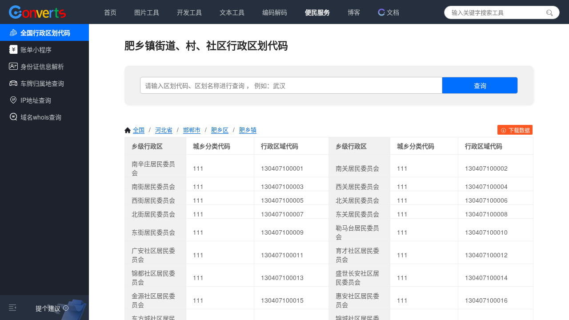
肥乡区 (219, 129)
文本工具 (232, 12)
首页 (110, 12)
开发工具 (189, 12)
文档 (393, 12)
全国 (138, 129)
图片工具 (146, 12)
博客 (354, 12)
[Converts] (37, 12)
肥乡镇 (247, 129)
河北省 (163, 129)
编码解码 (274, 12)
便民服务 (317, 12)
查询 (480, 85)
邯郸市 (191, 129)
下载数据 (518, 130)
